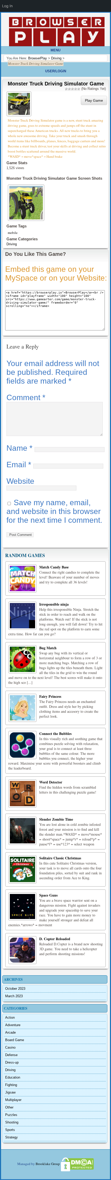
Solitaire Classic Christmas (60, 858)
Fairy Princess (50, 696)
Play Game (94, 100)
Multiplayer (13, 1100)
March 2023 (14, 996)
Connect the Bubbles (55, 733)
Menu (55, 50)
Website (20, 481)
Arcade (10, 1032)
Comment (25, 397)
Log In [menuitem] (7, 6)
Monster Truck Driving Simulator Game (56, 83)
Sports (10, 1130)
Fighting (11, 1085)
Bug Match (48, 648)
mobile (13, 232)
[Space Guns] (22, 906)
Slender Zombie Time (56, 819)
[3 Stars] (72, 89)
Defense (11, 1055)
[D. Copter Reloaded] (22, 950)
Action (10, 1017)
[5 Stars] (78, 89)
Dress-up (12, 1062)
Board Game (14, 1040)
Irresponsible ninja (54, 604)
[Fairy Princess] (22, 708)
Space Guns (48, 895)
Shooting (11, 1122)
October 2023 (15, 989)
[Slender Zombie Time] (22, 831)
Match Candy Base (54, 567)
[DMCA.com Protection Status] (77, 1164)
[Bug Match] (22, 659)
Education (12, 1077)
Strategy (11, 1137)
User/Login (55, 71)
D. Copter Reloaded (54, 938)
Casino (10, 1047)
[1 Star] (66, 89)
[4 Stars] (75, 89)
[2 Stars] (69, 89)
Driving (11, 244)
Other (9, 1107)
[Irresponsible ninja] (22, 615)
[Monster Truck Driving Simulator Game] (19, 103)
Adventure (12, 1025)
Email (18, 464)
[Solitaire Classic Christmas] (22, 869)
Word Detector (50, 782)
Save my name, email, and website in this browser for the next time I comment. (54, 511)
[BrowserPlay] (57, 31)
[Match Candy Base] (22, 578)
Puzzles (11, 1115)
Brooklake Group (48, 1164)
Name (19, 448)
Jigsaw (10, 1092)
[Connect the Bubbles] (22, 745)
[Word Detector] (22, 793)
